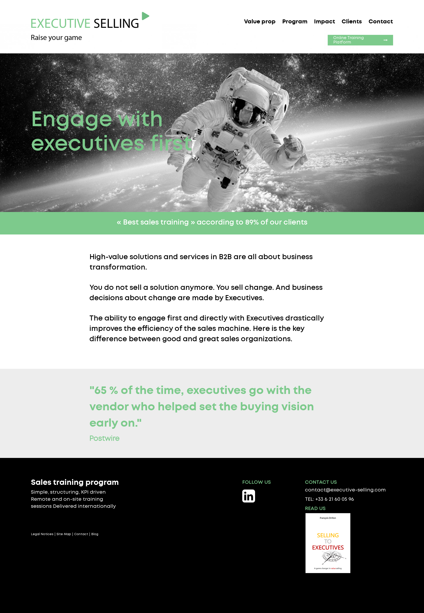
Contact (381, 21)
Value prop (260, 21)
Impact (324, 21)
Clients (352, 21)
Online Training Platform (348, 40)
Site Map (64, 534)
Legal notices (42, 534)
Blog (94, 534)
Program (294, 21)
